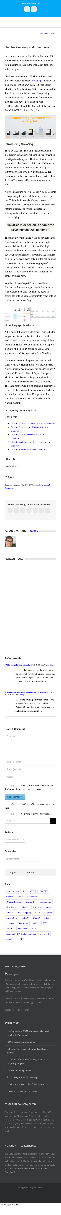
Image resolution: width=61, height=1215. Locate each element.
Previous (44, 33)
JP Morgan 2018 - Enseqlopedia (17, 665)
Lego (37, 912)
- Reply (51, 665)
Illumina (10, 912)
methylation (11, 917)
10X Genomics (12, 891)
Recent (30, 872)
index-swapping (24, 912)
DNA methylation (13, 901)
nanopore (10, 923)
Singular (10, 939)
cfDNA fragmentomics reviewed (21, 1041)
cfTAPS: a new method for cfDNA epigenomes (27, 1084)
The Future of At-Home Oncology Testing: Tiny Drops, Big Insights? (28, 1061)
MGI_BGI (25, 917)
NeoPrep (35, 923)
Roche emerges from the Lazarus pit (23, 1077)
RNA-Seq (36, 928)
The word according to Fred (19, 1070)
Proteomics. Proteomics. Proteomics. (23, 1091)
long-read (48, 912)
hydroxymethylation (42, 907)
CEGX (33, 891)
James (9, 484)
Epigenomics (45, 901)
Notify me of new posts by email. (36, 813)
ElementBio (30, 901)
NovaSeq (36, 80)
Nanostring (23, 923)
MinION (36, 917)
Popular (13, 872)
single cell (44, 933)
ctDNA (20, 896)
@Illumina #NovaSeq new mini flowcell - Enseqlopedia (26, 692)
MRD (46, 917)
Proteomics (23, 928)
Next (53, 33)
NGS (45, 923)
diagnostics (32, 896)
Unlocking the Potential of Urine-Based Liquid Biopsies (27, 1050)
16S (24, 891)
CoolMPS (44, 891)
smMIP (21, 939)
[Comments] (47, 872)
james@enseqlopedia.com (30, 3)
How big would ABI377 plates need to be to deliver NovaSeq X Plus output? (29, 1033)
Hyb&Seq (25, 907)
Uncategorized (44, 484)
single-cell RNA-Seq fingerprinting (21, 933)
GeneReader (11, 907)
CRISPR (9, 896)
